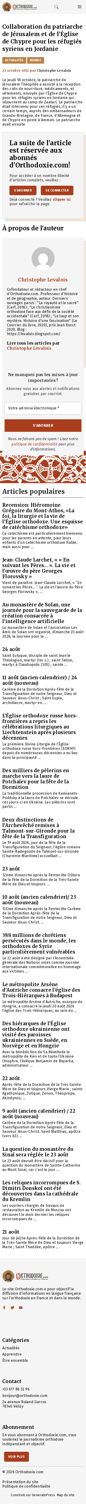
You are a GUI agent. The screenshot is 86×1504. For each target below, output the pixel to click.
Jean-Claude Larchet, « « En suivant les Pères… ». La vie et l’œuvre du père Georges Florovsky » (38, 568)
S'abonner (23, 190)
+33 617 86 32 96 (16, 1389)
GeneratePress (43, 1495)
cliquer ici (62, 199)
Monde (36, 60)
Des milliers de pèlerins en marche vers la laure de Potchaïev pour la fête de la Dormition (35, 779)
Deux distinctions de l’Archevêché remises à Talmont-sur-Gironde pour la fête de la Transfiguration (38, 828)
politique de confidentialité (34, 444)
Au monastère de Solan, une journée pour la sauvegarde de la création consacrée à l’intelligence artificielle (42, 613)
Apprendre (12, 1354)
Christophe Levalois (43, 280)
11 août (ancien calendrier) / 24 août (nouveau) (39, 680)
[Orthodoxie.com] (19, 7)
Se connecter (57, 190)
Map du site (66, 1495)
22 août (11, 1078)
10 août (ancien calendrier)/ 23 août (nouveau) (39, 899)
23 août (11, 869)
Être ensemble (15, 1360)
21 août (10, 1232)
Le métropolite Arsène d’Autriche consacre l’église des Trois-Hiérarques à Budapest (41, 990)
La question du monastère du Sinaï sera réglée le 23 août (37, 1152)
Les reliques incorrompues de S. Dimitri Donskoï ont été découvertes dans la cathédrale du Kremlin (41, 1191)
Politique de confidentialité (26, 1486)
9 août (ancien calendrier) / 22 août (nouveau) (38, 1113)
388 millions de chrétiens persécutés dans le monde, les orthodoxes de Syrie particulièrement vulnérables (39, 943)
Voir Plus (16, 1457)
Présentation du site (20, 1482)
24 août (11, 649)
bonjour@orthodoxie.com (24, 1395)
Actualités (14, 60)
